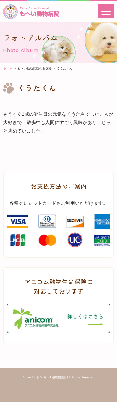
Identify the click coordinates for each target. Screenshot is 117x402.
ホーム (7, 68)
